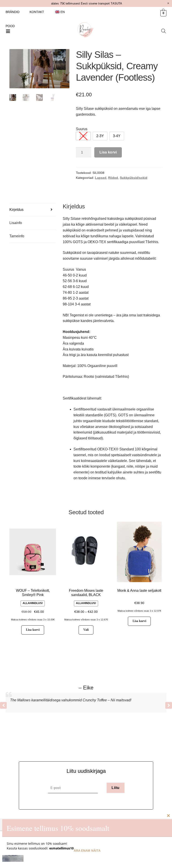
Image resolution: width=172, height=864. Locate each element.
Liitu (115, 788)
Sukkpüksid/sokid (133, 177)
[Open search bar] (163, 31)
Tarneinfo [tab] (16, 236)
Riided (113, 177)
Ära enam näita (87, 850)
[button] (8, 31)
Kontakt (37, 12)
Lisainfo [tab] (15, 223)
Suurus (81, 129)
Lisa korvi (108, 152)
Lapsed (100, 177)
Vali (86, 629)
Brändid (12, 12)
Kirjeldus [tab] (16, 210)
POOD (10, 26)
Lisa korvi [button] (33, 629)
